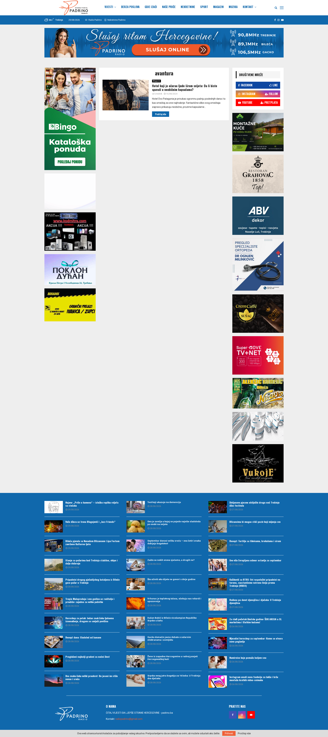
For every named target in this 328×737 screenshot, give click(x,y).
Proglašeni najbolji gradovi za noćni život (87, 656)
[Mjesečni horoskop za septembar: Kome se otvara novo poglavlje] (217, 643)
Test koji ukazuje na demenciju (164, 502)
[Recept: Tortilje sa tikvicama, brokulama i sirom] (217, 545)
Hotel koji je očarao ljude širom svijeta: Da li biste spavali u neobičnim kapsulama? (184, 88)
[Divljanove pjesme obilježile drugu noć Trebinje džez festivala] (217, 507)
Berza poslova (130, 7)
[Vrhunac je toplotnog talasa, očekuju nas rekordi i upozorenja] (135, 603)
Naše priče (169, 7)
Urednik (158, 94)
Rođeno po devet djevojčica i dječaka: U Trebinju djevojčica (255, 601)
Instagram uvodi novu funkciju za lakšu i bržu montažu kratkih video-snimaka (253, 678)
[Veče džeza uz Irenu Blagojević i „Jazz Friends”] (53, 526)
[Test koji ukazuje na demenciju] (135, 507)
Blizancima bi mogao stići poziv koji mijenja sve (255, 521)
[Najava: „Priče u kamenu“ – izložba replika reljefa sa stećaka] (53, 507)
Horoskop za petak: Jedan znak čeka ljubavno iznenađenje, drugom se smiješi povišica (89, 619)
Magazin (218, 7)
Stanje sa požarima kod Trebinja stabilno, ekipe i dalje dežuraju (91, 561)
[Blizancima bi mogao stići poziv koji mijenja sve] (217, 526)
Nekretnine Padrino (116, 20)
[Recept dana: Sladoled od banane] (53, 642)
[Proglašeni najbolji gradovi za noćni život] (53, 661)
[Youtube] (251, 715)
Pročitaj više (244, 733)
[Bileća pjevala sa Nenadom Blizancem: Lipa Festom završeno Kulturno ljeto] (53, 545)
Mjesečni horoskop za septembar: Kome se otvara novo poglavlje (256, 640)
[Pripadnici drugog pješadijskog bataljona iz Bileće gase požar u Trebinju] (53, 584)
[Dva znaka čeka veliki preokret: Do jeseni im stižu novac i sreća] (53, 680)
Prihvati (229, 733)
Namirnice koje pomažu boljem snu (247, 657)
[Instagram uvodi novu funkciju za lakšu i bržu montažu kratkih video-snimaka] (217, 681)
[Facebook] (232, 715)
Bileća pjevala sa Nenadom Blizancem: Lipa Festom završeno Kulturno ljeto (92, 542)
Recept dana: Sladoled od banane (83, 637)
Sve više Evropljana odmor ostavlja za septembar (255, 560)
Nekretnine (188, 7)
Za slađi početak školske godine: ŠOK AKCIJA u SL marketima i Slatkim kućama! (255, 620)
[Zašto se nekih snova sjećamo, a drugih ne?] (135, 565)
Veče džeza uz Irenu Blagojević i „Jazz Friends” (90, 521)
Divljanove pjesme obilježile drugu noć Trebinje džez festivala (254, 504)
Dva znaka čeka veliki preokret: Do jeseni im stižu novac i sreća (91, 677)
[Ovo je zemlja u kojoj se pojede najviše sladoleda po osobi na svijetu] (135, 526)
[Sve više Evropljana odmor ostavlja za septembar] (217, 565)
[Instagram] (242, 715)
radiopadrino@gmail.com (128, 719)
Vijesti (109, 7)
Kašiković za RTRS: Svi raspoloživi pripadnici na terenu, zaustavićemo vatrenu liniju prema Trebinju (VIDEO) (254, 582)
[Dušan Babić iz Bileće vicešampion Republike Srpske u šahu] (135, 623)
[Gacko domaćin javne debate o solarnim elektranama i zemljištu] (135, 642)
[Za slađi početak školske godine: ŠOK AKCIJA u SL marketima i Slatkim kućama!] (217, 624)
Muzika (233, 7)
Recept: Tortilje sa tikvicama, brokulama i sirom (255, 541)
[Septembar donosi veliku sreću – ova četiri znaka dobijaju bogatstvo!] (135, 545)
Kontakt (248, 7)
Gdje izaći (151, 7)
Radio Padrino (95, 20)
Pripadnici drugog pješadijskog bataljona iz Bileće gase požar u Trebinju (92, 581)
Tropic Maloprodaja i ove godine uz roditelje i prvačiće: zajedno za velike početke (89, 600)
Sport (204, 7)
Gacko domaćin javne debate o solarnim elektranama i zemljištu (169, 638)
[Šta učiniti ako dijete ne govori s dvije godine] (135, 584)
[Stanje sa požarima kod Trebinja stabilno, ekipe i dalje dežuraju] (53, 565)
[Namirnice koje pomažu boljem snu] (217, 662)
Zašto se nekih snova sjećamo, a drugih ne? (171, 560)
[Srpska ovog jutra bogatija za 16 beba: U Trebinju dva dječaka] (135, 680)
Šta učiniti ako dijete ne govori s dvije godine (171, 579)
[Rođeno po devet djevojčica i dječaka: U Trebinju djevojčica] (217, 604)
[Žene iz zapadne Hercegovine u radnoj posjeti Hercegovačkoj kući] (135, 661)
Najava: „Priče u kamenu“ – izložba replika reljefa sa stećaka (91, 504)
